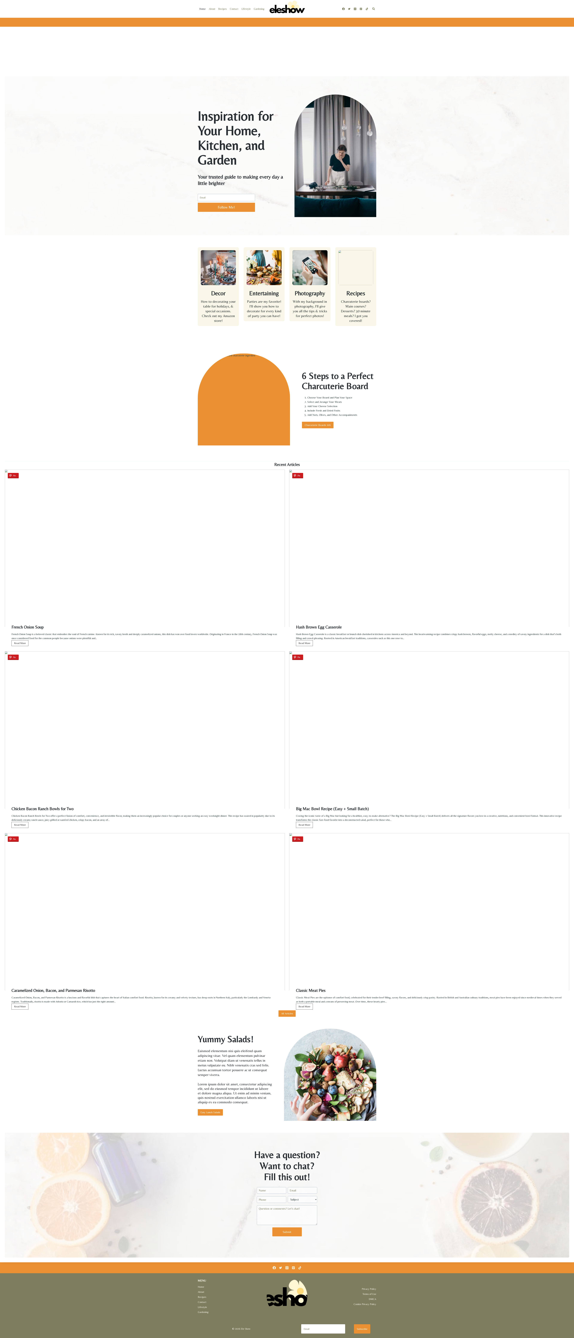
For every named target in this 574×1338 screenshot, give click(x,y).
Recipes (222, 8)
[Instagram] (355, 8)
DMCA (372, 1299)
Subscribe (362, 1328)
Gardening (259, 8)
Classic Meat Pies (311, 990)
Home (202, 8)
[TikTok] (366, 8)
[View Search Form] (373, 8)
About (212, 8)
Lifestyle (246, 8)
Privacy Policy (369, 1288)
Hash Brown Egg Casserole (319, 627)
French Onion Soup (28, 627)
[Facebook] (343, 8)
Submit (287, 1232)
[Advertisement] (287, 54)
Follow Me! (226, 207)
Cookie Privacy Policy (365, 1304)
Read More (21, 643)
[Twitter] (349, 8)
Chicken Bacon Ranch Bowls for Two (43, 808)
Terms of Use (369, 1293)
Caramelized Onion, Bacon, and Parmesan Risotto (53, 990)
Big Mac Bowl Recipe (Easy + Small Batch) (332, 808)
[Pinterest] (361, 8)
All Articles (287, 1013)
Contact (234, 8)
